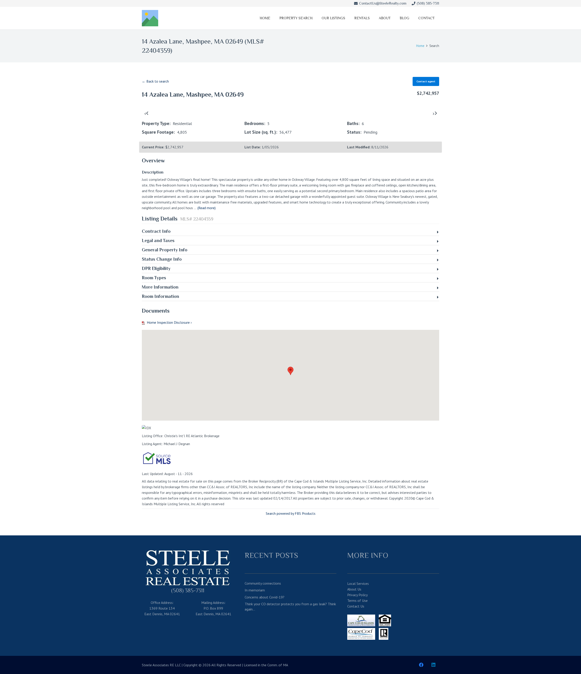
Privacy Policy (357, 595)
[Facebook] (421, 665)
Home (420, 46)
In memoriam (255, 590)
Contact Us (355, 606)
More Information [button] (160, 286)
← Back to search (155, 81)
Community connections (263, 583)
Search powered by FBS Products (290, 513)
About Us (354, 589)
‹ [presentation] (145, 113)
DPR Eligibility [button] (156, 268)
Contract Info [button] (156, 231)
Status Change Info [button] (162, 259)
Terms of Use (357, 600)
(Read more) (206, 208)
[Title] (150, 18)
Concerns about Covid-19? (264, 597)
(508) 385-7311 (187, 590)
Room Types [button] (154, 277)
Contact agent (425, 81)
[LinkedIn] (433, 665)
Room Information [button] (160, 296)
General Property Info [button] (164, 249)
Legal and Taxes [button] (158, 240)
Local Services (358, 583)
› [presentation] (433, 113)
